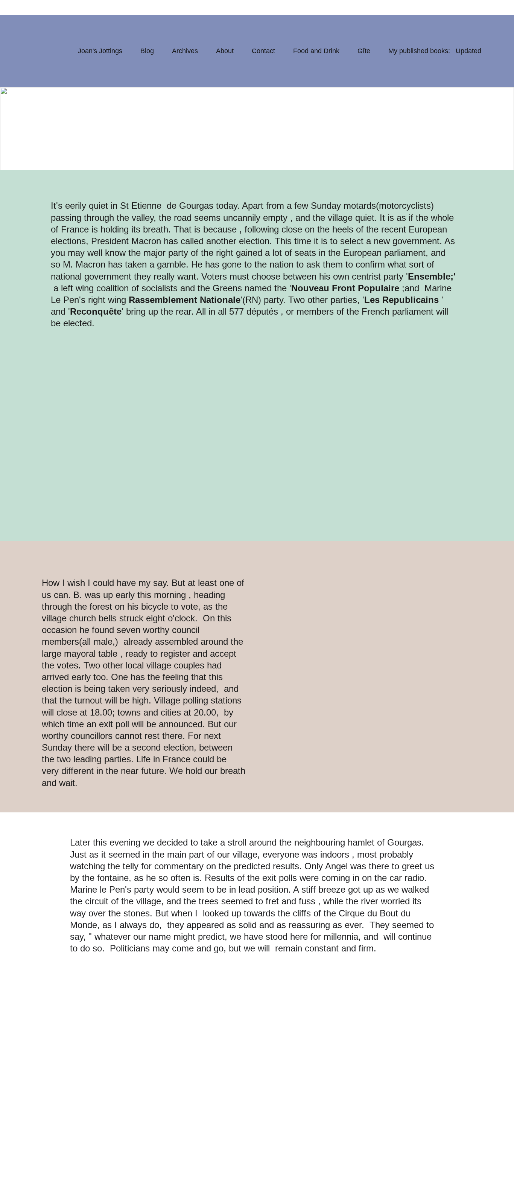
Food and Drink (316, 51)
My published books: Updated (434, 51)
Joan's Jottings (100, 51)
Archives (185, 51)
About (225, 51)
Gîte (363, 51)
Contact (263, 51)
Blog (147, 51)
